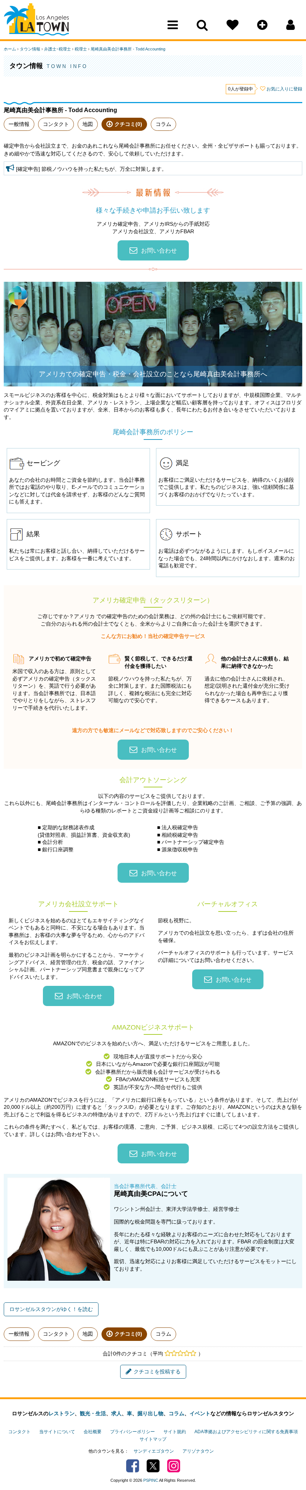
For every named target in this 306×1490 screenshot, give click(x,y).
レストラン (62, 1413)
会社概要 (93, 1431)
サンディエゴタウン (154, 1451)
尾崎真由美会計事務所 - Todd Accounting (128, 49)
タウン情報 (30, 49)
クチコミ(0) (128, 124)
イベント (200, 1413)
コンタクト (56, 124)
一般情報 (19, 124)
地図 (87, 124)
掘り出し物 (150, 1413)
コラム (163, 124)
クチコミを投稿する (157, 1372)
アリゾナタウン (198, 1451)
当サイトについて (57, 1431)
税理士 (81, 49)
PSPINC (150, 1480)
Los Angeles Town (36, 20)
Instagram (173, 1465)
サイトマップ (153, 1439)
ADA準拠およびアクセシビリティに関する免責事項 (246, 1431)
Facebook (132, 1465)
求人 (116, 1413)
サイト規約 (174, 1431)
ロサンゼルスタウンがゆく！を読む (51, 1309)
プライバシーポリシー (132, 1431)
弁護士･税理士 (57, 49)
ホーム (10, 49)
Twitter (153, 1465)
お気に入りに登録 (284, 89)
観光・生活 (93, 1413)
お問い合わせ (159, 250)
